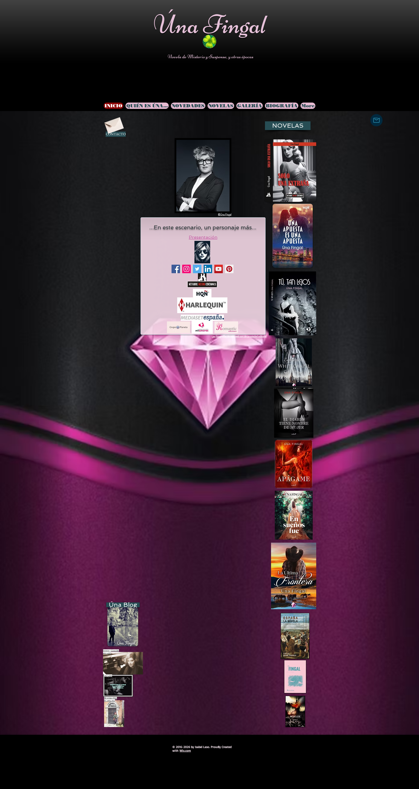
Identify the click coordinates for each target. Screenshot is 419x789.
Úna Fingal (210, 24)
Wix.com (185, 750)
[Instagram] (186, 269)
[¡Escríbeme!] (376, 120)
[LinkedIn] (208, 269)
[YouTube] (218, 269)
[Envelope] (113, 124)
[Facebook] (176, 269)
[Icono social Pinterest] (229, 269)
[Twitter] (197, 269)
